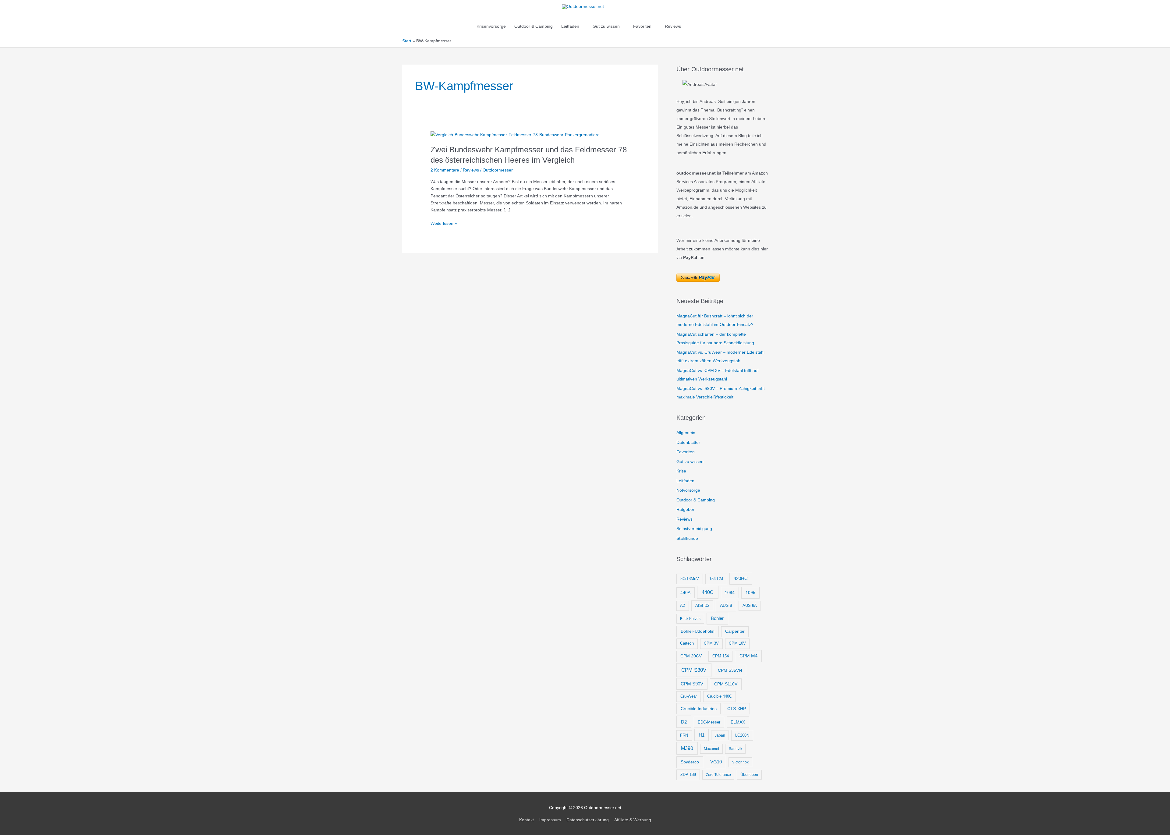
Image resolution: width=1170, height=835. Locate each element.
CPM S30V (693, 670)
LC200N (742, 735)
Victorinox (740, 762)
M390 (687, 748)
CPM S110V (725, 683)
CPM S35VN (730, 670)
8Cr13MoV (689, 578)
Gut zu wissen (606, 26)
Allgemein (685, 432)
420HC (741, 578)
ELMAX (738, 722)
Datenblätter (688, 442)
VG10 (716, 761)
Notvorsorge (688, 490)
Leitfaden (570, 26)
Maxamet (711, 749)
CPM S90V (692, 683)
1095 (750, 592)
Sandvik (735, 749)
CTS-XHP (736, 708)
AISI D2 (702, 605)
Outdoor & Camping (533, 26)
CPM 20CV (691, 656)
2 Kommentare (445, 170)
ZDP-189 (688, 774)
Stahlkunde (687, 538)
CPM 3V (711, 643)
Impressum (550, 819)
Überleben (749, 775)
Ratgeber (685, 509)
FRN (684, 735)
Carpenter (735, 631)
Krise (681, 471)
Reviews (673, 26)
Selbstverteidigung (694, 528)
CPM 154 (720, 656)
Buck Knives (690, 619)
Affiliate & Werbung (632, 819)
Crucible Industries (699, 708)
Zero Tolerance (718, 775)
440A (685, 592)
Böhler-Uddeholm (697, 631)
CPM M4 (748, 655)
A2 (682, 605)
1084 (730, 592)
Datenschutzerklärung (587, 819)
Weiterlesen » (444, 224)
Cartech (687, 643)
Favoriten (642, 26)
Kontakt (526, 819)
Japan (720, 735)
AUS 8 (726, 605)
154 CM (716, 578)
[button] (692, 26)
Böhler (717, 618)
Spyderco (690, 761)
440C (708, 592)
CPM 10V (737, 643)
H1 (701, 735)
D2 (684, 721)
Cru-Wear (688, 696)
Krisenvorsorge (491, 26)
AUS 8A (750, 605)
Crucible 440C (719, 696)
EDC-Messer (709, 722)
